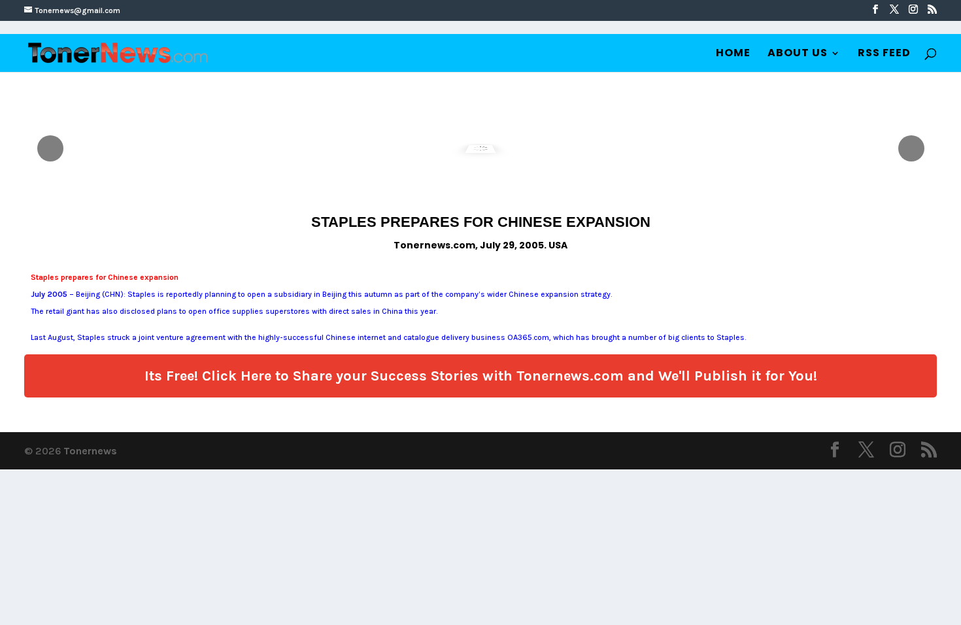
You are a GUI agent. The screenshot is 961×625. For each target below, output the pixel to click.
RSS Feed (884, 54)
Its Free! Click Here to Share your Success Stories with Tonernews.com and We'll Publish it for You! (480, 375)
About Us (797, 54)
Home (733, 54)
